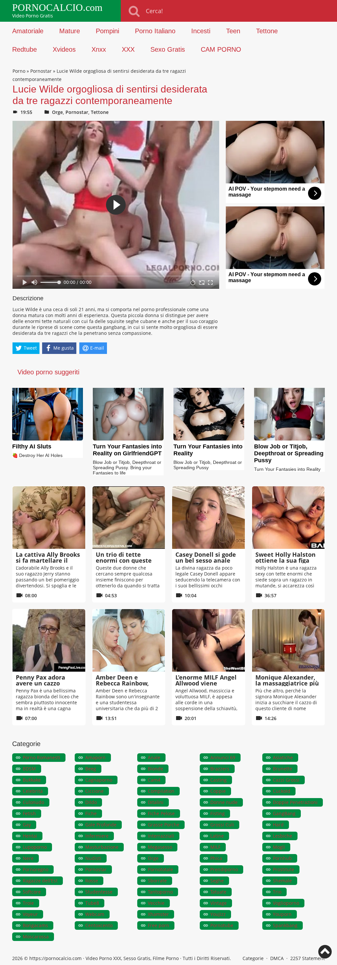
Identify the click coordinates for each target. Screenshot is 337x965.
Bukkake (32, 780)
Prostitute (283, 869)
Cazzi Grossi (286, 780)
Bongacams (35, 925)
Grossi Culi (222, 824)
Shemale (282, 880)
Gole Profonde (101, 824)
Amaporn (95, 757)
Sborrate (157, 880)
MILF (215, 847)
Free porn (158, 925)
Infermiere (97, 836)
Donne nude (224, 802)
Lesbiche (282, 836)
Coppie (218, 791)
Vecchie (156, 903)
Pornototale (160, 869)
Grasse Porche (163, 824)
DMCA (277, 958)
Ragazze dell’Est (40, 880)
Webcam (94, 914)
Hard (278, 824)
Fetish (29, 813)
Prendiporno (224, 869)
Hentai (30, 836)
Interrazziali (161, 836)
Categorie (253, 958)
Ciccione (94, 791)
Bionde (155, 768)
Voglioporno (286, 903)
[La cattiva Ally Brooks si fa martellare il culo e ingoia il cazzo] (49, 517)
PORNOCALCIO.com (57, 8)
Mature (69, 31)
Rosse (91, 880)
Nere (28, 858)
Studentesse (99, 892)
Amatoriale (27, 31)
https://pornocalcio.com (55, 958)
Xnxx (98, 49)
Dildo (91, 802)
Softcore (32, 892)
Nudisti (93, 858)
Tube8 (92, 903)
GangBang (284, 813)
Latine (217, 836)
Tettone (267, 31)
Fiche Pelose (161, 813)
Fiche (91, 813)
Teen (233, 31)
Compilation (161, 791)
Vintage (218, 903)
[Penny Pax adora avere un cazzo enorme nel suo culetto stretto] (49, 640)
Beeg (90, 768)
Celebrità (33, 791)
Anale (154, 757)
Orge (57, 112)
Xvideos (64, 49)
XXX (128, 49)
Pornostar (41, 71)
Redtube (24, 49)
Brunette (282, 768)
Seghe (217, 880)
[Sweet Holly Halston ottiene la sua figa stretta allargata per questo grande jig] (288, 517)
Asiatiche (283, 757)
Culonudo (33, 802)
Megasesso (160, 847)
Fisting (217, 813)
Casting (218, 780)
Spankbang (285, 925)
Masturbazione (101, 847)
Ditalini (156, 802)
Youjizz (218, 914)
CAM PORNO (221, 49)
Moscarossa (36, 936)
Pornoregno (35, 869)
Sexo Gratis (167, 49)
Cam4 (154, 780)
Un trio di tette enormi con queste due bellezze (124, 560)
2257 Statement (307, 958)
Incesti (200, 31)
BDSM (29, 768)
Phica (216, 858)
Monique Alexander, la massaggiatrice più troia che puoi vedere (287, 683)
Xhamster (158, 914)
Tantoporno (160, 892)
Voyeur (30, 914)
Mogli (279, 847)
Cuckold (281, 791)
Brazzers (219, 768)
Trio (277, 892)
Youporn (282, 914)
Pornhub (282, 858)
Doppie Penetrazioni (295, 802)
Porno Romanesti (41, 757)
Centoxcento (99, 925)
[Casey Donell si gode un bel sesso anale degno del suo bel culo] (208, 517)
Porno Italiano (155, 31)
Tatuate (218, 892)
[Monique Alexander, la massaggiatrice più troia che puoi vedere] (288, 640)
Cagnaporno (98, 780)
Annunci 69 (222, 757)
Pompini (107, 31)
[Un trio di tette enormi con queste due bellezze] (128, 517)
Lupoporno (35, 847)
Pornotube (221, 925)
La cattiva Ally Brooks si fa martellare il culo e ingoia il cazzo (48, 560)
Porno (19, 71)
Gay (27, 824)
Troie (28, 903)
